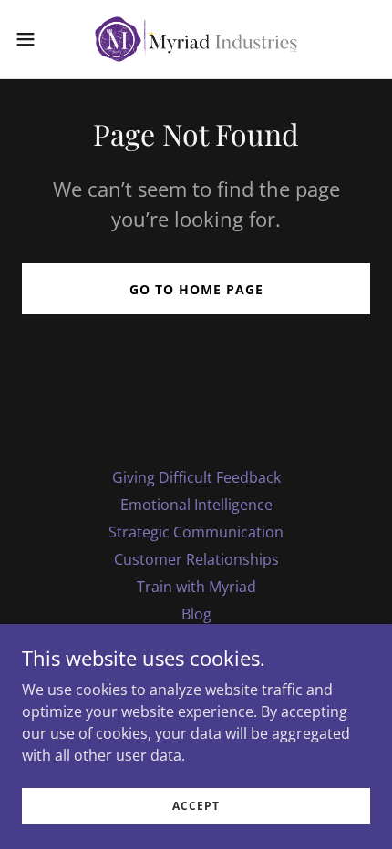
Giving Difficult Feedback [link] (196, 477)
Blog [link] (196, 614)
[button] (35, 39)
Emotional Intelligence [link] (196, 505)
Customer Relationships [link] (196, 559)
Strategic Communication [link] (196, 532)
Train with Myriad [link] (196, 587)
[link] (196, 39)
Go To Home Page (196, 289)
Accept (196, 805)
